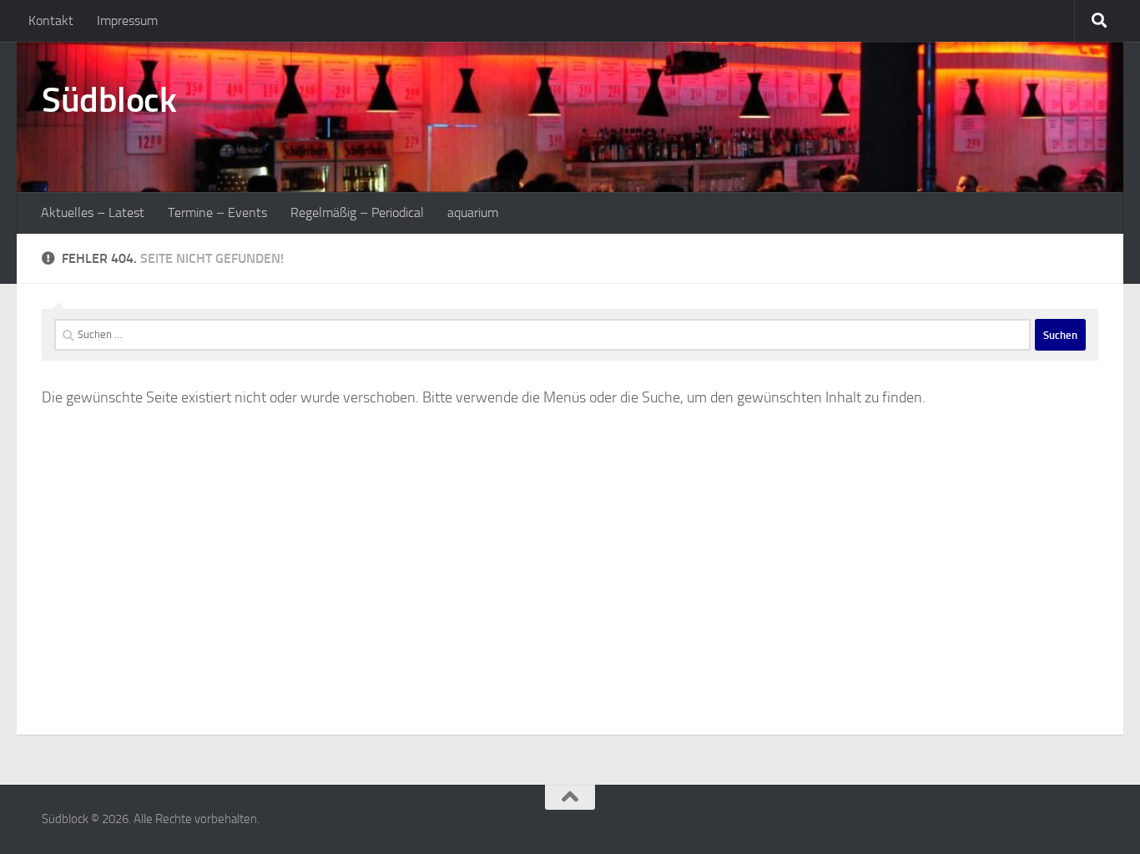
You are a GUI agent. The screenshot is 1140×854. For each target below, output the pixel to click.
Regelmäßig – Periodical (357, 212)
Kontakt (50, 20)
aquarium (472, 212)
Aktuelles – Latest (92, 212)
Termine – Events (217, 212)
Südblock (109, 100)
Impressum (127, 20)
